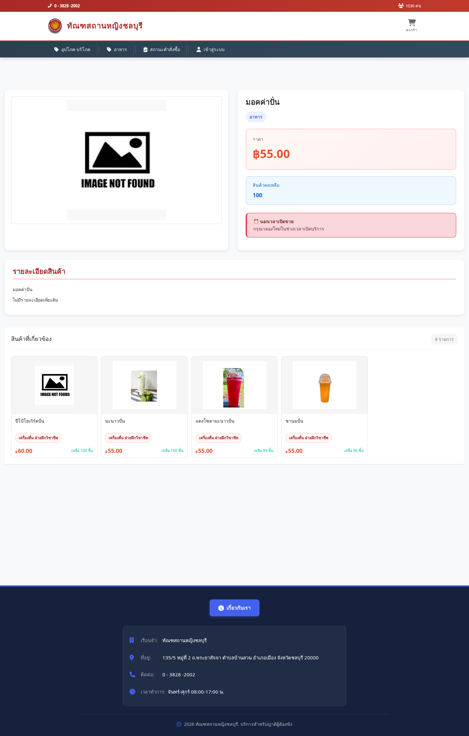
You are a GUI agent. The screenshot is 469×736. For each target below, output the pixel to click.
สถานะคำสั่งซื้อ (165, 49)
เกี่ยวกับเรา (239, 607)
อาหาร (120, 49)
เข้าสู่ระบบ (214, 49)
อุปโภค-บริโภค (75, 49)
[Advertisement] (196, 521)
